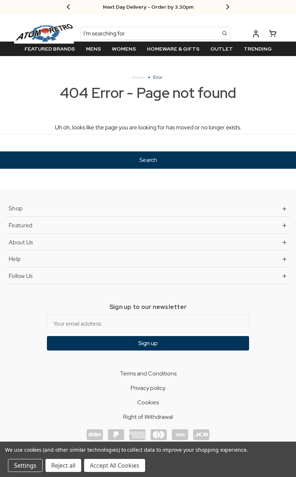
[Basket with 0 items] (273, 34)
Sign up (148, 343)
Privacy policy (148, 388)
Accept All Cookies (114, 465)
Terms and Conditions (148, 373)
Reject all (63, 465)
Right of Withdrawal (148, 417)
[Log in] (255, 34)
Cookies (148, 402)
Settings (25, 465)
